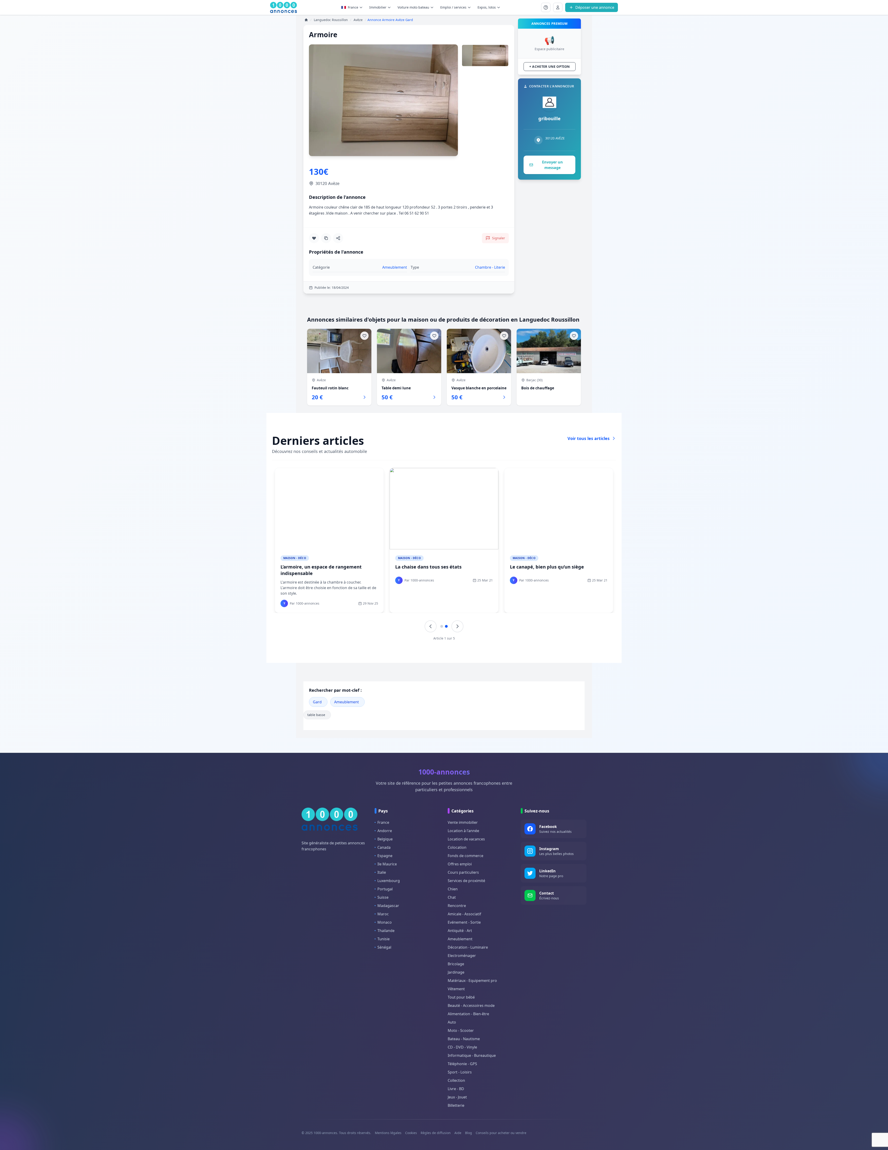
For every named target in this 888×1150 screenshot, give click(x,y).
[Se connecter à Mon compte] (545, 7)
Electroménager (462, 955)
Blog (468, 1133)
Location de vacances (466, 839)
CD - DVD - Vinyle (462, 1047)
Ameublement (346, 701)
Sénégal (384, 947)
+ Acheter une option (549, 66)
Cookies (411, 1133)
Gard (317, 701)
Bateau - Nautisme (464, 1038)
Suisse (382, 897)
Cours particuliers (463, 872)
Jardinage (456, 972)
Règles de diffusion (436, 1133)
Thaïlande (386, 930)
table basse (316, 715)
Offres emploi (460, 864)
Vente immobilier (463, 822)
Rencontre (457, 905)
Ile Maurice (387, 864)
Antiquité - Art (460, 930)
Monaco (384, 922)
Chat (452, 897)
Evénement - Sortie (464, 922)
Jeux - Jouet (457, 1097)
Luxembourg (388, 880)
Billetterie (456, 1105)
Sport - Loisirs (460, 1072)
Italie (381, 872)
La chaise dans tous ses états (428, 567)
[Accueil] (306, 20)
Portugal (385, 889)
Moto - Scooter (461, 1030)
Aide (457, 1133)
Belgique (385, 839)
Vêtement (456, 988)
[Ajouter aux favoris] (314, 238)
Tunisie (383, 938)
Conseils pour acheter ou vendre (501, 1133)
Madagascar (388, 905)
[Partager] (338, 238)
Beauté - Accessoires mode (471, 1005)
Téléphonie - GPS (462, 1063)
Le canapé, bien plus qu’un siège (547, 567)
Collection (456, 1080)
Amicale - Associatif (464, 913)
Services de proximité (466, 880)
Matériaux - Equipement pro (472, 980)
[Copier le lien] (326, 238)
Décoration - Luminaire (468, 947)
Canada (384, 847)
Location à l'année (463, 830)
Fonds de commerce (465, 855)
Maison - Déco (294, 558)
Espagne (384, 855)
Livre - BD (456, 1088)
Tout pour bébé (461, 997)
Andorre (384, 830)
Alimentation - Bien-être (468, 1013)
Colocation (457, 847)
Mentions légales (388, 1133)
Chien (453, 889)
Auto (452, 1022)
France (353, 7)
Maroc (383, 913)
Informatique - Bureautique (472, 1055)
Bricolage (456, 963)
